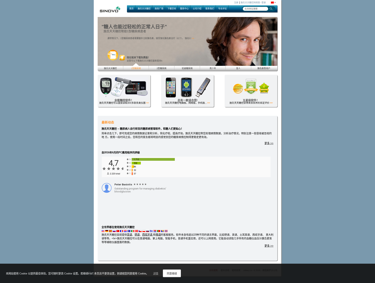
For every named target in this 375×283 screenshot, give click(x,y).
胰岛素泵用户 (263, 68)
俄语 (158, 234)
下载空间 (171, 8)
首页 (131, 8)
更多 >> (268, 143)
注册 (236, 2)
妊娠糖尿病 (187, 68)
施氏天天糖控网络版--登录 (253, 2)
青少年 (213, 68)
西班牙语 (147, 234)
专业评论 (222, 8)
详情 (155, 273)
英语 (129, 234)
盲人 (238, 68)
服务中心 (184, 8)
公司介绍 (197, 8)
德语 (137, 234)
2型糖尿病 (161, 68)
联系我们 (209, 8)
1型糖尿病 (136, 68)
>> (193, 38)
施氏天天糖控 (144, 8)
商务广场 (159, 8)
